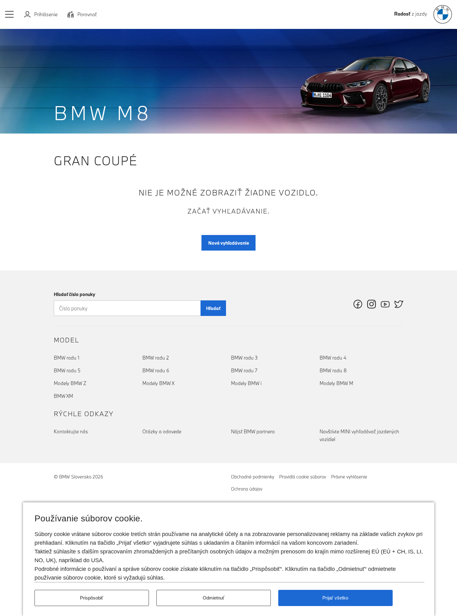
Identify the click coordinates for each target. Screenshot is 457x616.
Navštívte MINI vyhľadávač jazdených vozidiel (359, 435)
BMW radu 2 (155, 358)
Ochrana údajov (246, 489)
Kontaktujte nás (71, 431)
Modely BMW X (158, 383)
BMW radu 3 (244, 358)
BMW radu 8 (333, 370)
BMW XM (63, 396)
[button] (9, 14)
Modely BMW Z (70, 383)
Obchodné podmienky (252, 477)
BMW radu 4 (333, 358)
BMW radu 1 (66, 358)
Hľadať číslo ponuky (74, 294)
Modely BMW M (336, 383)
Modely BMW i (246, 383)
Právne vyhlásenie (349, 477)
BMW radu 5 (67, 370)
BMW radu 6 (155, 370)
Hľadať (213, 308)
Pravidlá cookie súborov (302, 477)
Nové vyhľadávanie (228, 243)
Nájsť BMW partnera (253, 431)
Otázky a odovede (161, 431)
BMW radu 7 (244, 370)
